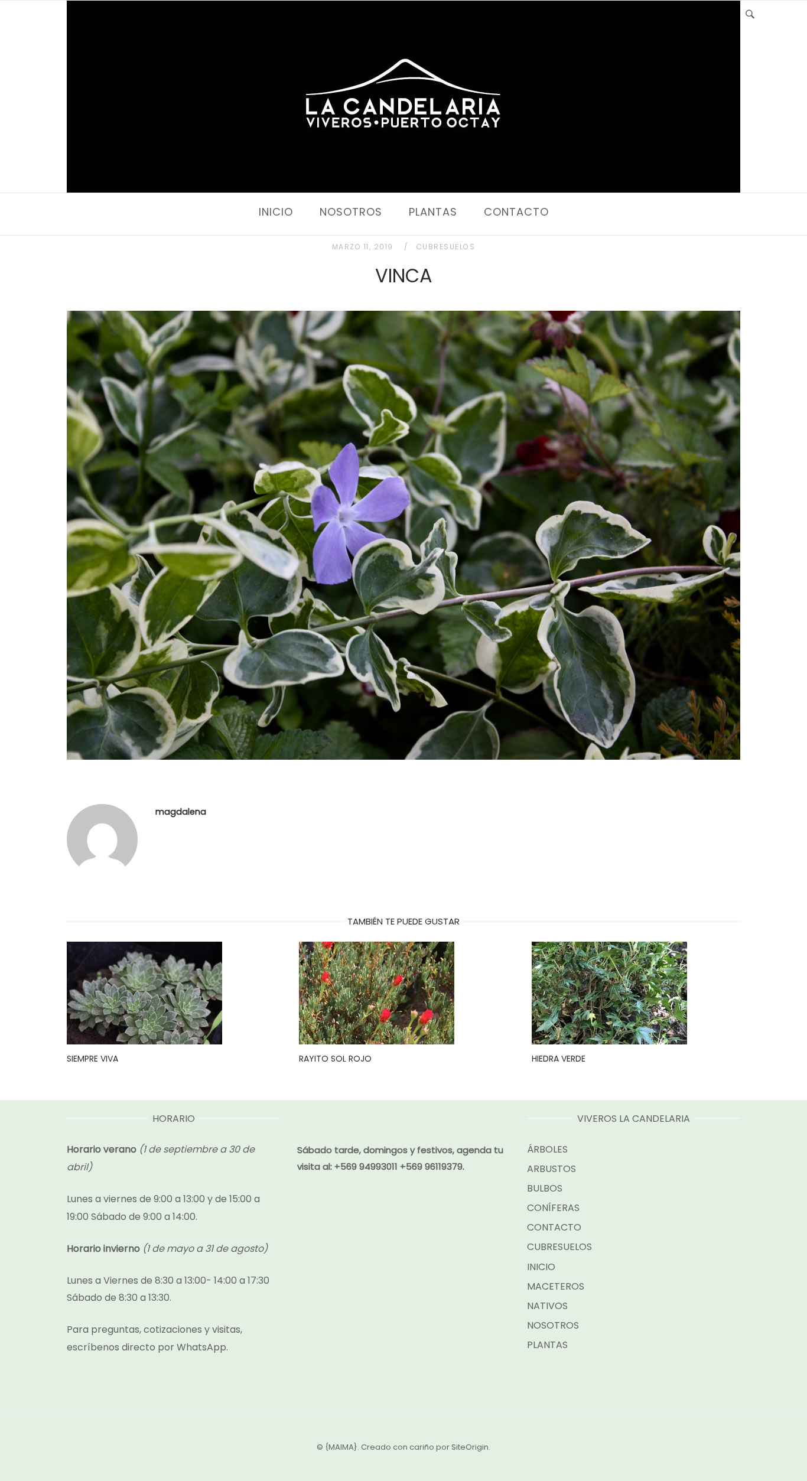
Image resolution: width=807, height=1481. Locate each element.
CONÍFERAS (553, 1208)
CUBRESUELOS (446, 247)
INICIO (276, 211)
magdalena (180, 812)
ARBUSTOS (551, 1169)
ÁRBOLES (547, 1149)
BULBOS (544, 1188)
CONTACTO (516, 211)
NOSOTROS (351, 211)
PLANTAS (433, 211)
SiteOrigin (470, 1447)
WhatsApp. (202, 1347)
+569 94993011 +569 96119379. (399, 1166)
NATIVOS (547, 1306)
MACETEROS (555, 1286)
